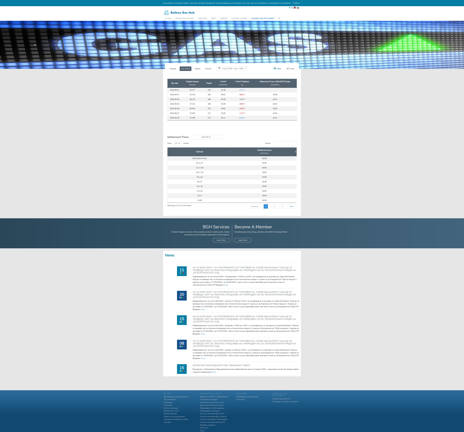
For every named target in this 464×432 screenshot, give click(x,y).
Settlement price (264, 151)
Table (279, 68)
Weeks (197, 68)
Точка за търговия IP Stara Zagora (213, 419)
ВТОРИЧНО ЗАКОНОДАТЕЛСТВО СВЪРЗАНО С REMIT (221, 365)
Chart (292, 68)
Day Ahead (185, 68)
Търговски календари (209, 399)
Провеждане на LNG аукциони (212, 408)
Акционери (168, 402)
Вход (291, 7)
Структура (168, 405)
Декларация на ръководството (176, 397)
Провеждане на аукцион (210, 411)
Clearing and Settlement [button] (263, 18)
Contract (199, 151)
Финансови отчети (171, 411)
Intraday (173, 68)
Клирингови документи (281, 399)
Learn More (221, 240)
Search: (268, 143)
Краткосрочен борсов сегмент (212, 402)
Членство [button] (202, 18)
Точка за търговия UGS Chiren (212, 414)
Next (291, 206)
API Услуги (204, 428)
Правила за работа (207, 425)
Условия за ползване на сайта (176, 419)
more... (226, 285)
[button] (35, 45)
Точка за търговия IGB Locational (213, 416)
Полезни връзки (170, 414)
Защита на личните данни (174, 416)
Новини (223, 18)
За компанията (170, 399)
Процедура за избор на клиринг (285, 401)
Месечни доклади (171, 408)
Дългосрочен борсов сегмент (212, 405)
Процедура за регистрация (247, 397)
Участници (240, 399)
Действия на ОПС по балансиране (214, 397)
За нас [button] (168, 18)
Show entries (178, 143)
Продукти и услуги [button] (184, 18)
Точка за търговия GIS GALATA (212, 422)
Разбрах (296, 3)
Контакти (167, 422)
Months (208, 68)
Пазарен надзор (239, 18)
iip (279, 18)
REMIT (213, 18)
